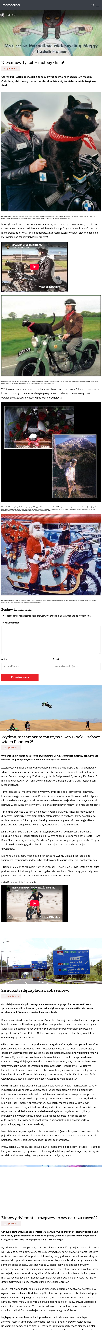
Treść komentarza (10, 622)
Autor (4, 659)
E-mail (56, 659)
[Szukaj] (93, 5)
